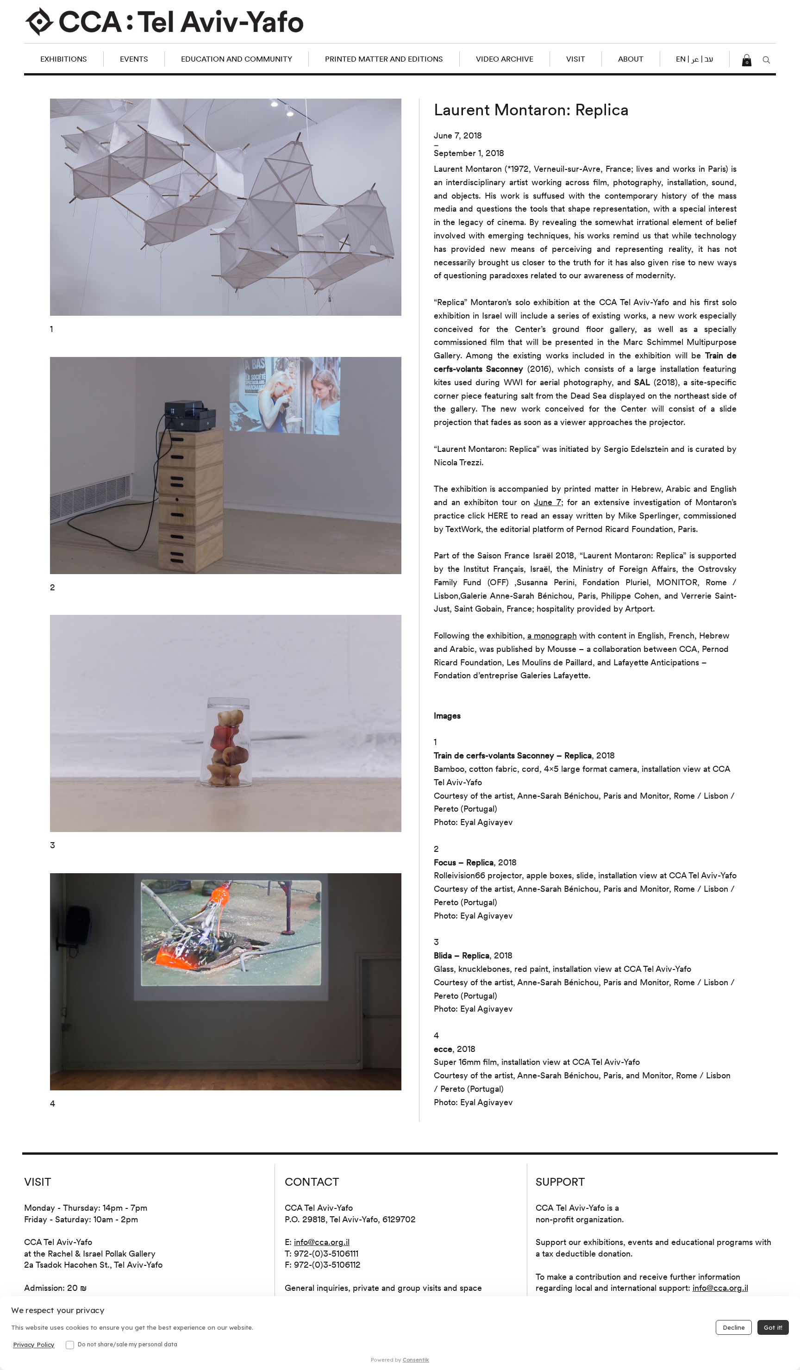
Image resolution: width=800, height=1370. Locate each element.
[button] (694, 59)
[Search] (766, 60)
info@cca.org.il (322, 1242)
